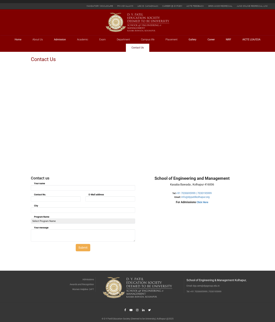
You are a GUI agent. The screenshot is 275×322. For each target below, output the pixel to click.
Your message (41, 227)
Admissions (88, 279)
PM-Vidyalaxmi (125, 6)
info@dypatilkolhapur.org (195, 197)
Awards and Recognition (82, 284)
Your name (39, 183)
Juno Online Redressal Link (252, 6)
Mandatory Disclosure (100, 6)
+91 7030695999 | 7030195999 (194, 193)
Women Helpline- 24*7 (83, 289)
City (36, 205)
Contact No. (40, 194)
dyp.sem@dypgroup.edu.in (206, 285)
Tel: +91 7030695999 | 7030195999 (204, 291)
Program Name (41, 217)
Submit (83, 247)
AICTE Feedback (195, 6)
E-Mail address (96, 194)
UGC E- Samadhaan (148, 6)
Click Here (202, 202)
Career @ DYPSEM (172, 6)
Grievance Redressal (220, 6)
